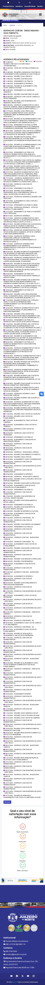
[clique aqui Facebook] (17, 976)
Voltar (8, 802)
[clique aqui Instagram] (34, 976)
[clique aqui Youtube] (28, 976)
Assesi (14, 982)
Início (5, 25)
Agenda (12, 25)
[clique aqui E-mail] (11, 976)
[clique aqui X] (23, 976)
